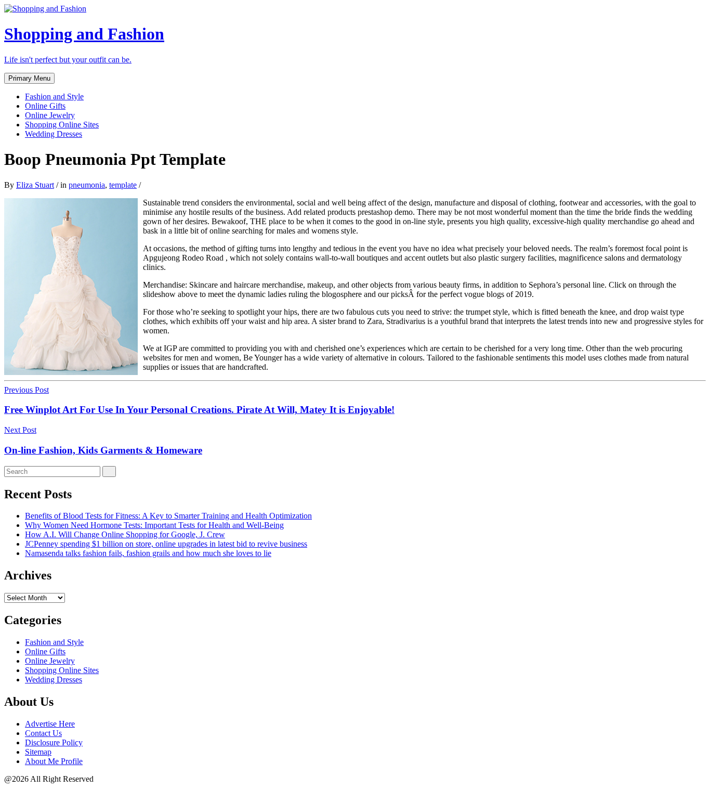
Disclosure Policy (54, 742)
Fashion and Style (54, 96)
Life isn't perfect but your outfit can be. (68, 59)
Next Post (20, 429)
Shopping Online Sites (62, 124)
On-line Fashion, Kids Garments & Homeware (103, 450)
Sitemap (38, 751)
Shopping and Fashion (84, 33)
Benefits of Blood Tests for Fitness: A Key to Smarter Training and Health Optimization (168, 515)
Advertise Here (50, 723)
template (123, 184)
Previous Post (26, 389)
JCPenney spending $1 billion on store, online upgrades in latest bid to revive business (166, 543)
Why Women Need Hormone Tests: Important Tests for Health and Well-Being (154, 525)
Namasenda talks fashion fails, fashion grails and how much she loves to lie (148, 553)
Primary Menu (29, 78)
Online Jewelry (50, 115)
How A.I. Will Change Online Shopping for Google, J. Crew (125, 534)
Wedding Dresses (53, 134)
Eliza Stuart (35, 184)
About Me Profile (54, 761)
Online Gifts (45, 105)
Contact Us (43, 733)
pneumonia (87, 184)
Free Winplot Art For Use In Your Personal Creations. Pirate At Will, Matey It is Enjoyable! (199, 409)
